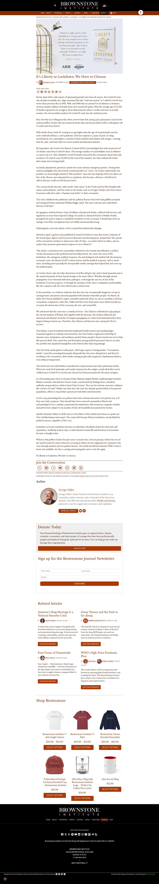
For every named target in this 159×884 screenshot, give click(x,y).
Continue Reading (47, 644)
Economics (74, 17)
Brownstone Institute (44, 17)
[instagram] (83, 834)
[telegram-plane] (93, 834)
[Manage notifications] (5, 879)
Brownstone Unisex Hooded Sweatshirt (110, 736)
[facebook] (62, 834)
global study (58, 235)
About (54, 820)
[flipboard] (89, 834)
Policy (81, 82)
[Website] (84, 511)
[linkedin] (79, 834)
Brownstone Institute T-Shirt (82, 736)
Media (87, 820)
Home (48, 820)
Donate (104, 820)
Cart (111, 820)
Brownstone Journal (61, 17)
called (81, 203)
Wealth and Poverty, (106, 501)
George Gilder (66, 489)
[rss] (96, 834)
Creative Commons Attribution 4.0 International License (67, 473)
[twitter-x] (66, 834)
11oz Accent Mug (110, 779)
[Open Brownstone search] (140, 12)
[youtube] (76, 834)
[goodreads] (86, 834)
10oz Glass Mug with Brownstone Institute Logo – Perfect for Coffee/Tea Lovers (82, 784)
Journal (79, 820)
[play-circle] (72, 834)
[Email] (80, 511)
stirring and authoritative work (102, 119)
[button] (55, 6)
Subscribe (79, 583)
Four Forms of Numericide (54, 652)
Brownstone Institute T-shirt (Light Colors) (55, 736)
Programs (63, 820)
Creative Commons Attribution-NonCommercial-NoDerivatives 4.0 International (29, 874)
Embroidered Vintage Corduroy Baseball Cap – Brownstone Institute (54, 782)
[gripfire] (69, 834)
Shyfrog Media (150, 874)
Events (72, 820)
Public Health (89, 82)
